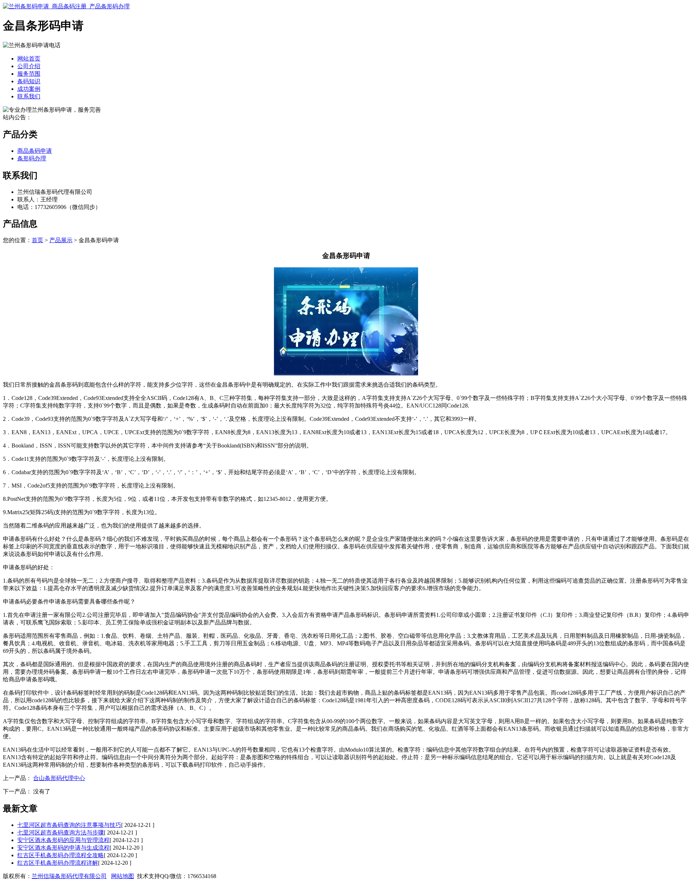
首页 (37, 240)
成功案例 (28, 89)
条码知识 (28, 81)
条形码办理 (31, 158)
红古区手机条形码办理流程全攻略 (60, 855)
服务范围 (28, 74)
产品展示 (60, 240)
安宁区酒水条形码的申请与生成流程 (63, 848)
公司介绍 (28, 66)
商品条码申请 (34, 151)
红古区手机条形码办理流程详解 (57, 863)
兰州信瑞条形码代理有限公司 (69, 876)
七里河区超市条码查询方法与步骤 (60, 832)
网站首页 (28, 58)
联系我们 (28, 96)
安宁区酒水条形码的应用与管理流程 (63, 840)
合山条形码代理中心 (59, 778)
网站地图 (122, 876)
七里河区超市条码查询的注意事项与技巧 (69, 825)
